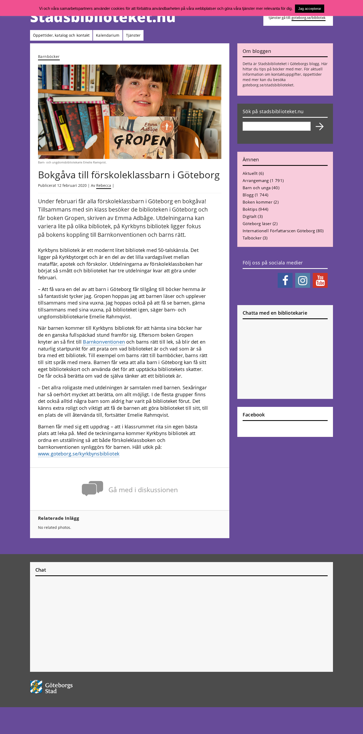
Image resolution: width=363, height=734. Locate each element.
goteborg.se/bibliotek (309, 17)
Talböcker (252, 238)
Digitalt (250, 216)
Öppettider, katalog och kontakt (61, 35)
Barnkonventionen (104, 342)
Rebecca (103, 185)
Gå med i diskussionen (143, 489)
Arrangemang (256, 180)
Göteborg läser (257, 223)
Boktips (250, 209)
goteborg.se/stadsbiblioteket (268, 84)
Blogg (248, 194)
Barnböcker (49, 56)
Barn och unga (257, 187)
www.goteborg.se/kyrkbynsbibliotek (78, 453)
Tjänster (133, 35)
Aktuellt (250, 173)
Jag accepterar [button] (309, 9)
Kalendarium (107, 35)
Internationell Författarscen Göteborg (279, 230)
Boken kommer (257, 202)
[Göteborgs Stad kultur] (65, 687)
